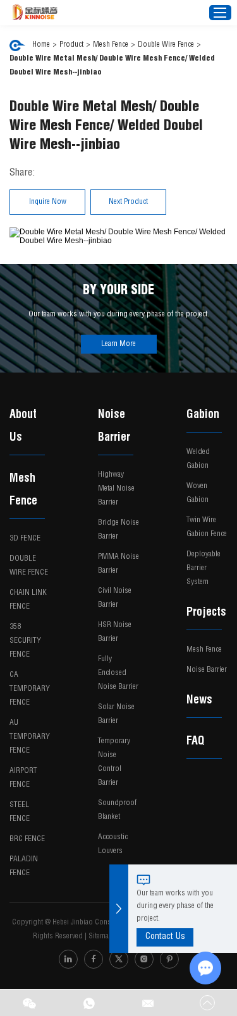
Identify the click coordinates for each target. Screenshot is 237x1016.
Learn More (118, 344)
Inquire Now (47, 202)
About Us (23, 427)
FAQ (195, 742)
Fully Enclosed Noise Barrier (118, 673)
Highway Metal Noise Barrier (116, 488)
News (199, 701)
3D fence (24, 538)
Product (71, 45)
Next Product (128, 202)
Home (41, 45)
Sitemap (100, 936)
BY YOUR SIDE (118, 291)
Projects (206, 613)
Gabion (202, 415)
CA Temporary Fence (29, 689)
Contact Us (165, 937)
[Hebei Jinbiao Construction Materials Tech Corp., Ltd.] (34, 13)
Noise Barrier (114, 427)
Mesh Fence (110, 45)
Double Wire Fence (166, 45)
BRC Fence (27, 839)
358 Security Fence (25, 641)
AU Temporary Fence (29, 737)
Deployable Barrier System (203, 568)
